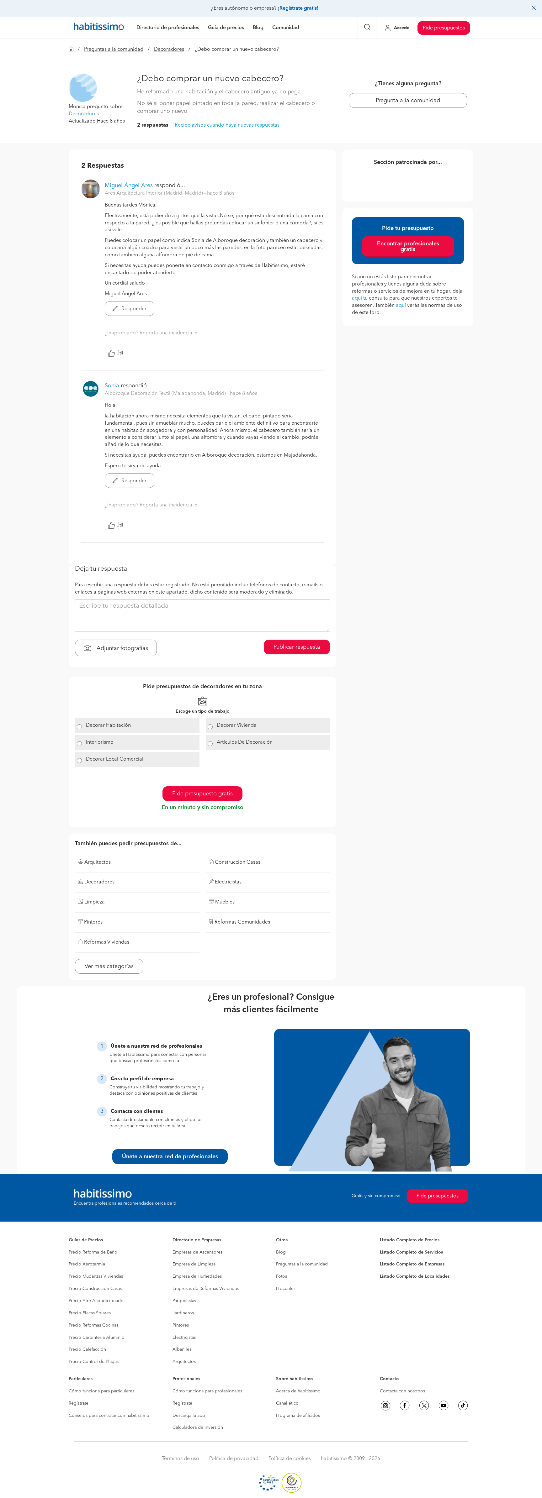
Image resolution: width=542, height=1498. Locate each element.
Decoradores (169, 49)
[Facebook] (404, 1405)
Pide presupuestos (444, 28)
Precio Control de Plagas (94, 1361)
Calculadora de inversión (198, 1427)
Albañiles (182, 1349)
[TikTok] (463, 1405)
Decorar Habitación (108, 725)
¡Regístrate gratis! (298, 8)
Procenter (285, 1288)
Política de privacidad (233, 1458)
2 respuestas (152, 125)
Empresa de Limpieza (194, 1264)
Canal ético (287, 1403)
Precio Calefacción (87, 1349)
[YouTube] (443, 1405)
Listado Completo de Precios (409, 1240)
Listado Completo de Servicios (411, 1252)
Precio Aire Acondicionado (96, 1301)
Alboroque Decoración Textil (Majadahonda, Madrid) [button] (166, 393)
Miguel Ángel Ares (129, 185)
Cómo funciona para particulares (101, 1391)
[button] (83, 87)
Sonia (112, 386)
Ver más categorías (109, 966)
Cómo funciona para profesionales (207, 1391)
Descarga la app (189, 1415)
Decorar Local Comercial (114, 759)
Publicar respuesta (297, 647)
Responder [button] (133, 309)
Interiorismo (100, 742)
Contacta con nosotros (402, 1391)
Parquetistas (184, 1301)
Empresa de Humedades (197, 1276)
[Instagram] (385, 1405)
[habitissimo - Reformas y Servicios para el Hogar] (99, 28)
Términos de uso (180, 1458)
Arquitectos (184, 1361)
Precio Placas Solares (90, 1313)
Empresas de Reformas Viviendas (206, 1288)
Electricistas (184, 1337)
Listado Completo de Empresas (412, 1264)
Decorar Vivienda (237, 725)
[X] (424, 1405)
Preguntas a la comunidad (113, 49)
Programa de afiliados (298, 1415)
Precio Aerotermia (87, 1264)
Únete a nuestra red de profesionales (170, 1157)
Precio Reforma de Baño (93, 1252)
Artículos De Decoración (245, 742)
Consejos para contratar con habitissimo (109, 1415)
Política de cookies (289, 1458)
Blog (281, 1252)
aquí (357, 298)
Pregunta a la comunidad (408, 100)
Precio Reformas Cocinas (93, 1325)
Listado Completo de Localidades (414, 1276)
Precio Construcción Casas (95, 1288)
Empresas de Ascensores (197, 1252)
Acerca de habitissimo (298, 1391)
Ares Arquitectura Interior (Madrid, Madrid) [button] (154, 193)
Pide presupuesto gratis (202, 794)
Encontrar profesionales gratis (408, 246)
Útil (119, 353)
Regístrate (78, 1403)
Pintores (181, 1325)
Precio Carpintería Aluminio (97, 1337)
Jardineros (183, 1313)
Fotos (281, 1276)
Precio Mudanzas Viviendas (96, 1276)
